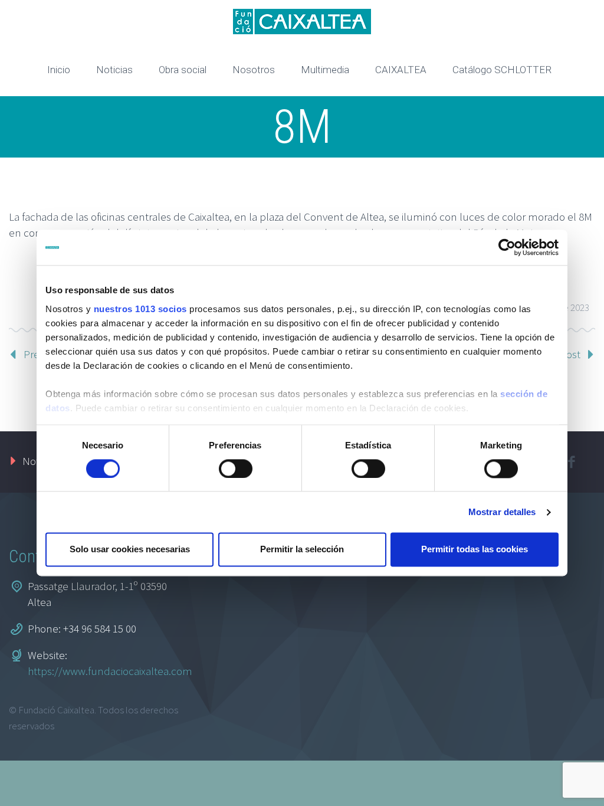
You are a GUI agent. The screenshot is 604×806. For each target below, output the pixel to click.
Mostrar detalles (502, 512)
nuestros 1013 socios (140, 309)
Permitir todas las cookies (474, 550)
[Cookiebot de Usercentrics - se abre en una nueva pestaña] (507, 247)
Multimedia (325, 70)
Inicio (58, 70)
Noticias (114, 70)
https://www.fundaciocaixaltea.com (110, 671)
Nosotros (253, 70)
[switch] (235, 468)
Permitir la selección (302, 550)
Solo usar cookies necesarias (130, 550)
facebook (571, 462)
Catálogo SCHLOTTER (502, 70)
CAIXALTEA (400, 70)
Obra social (182, 70)
